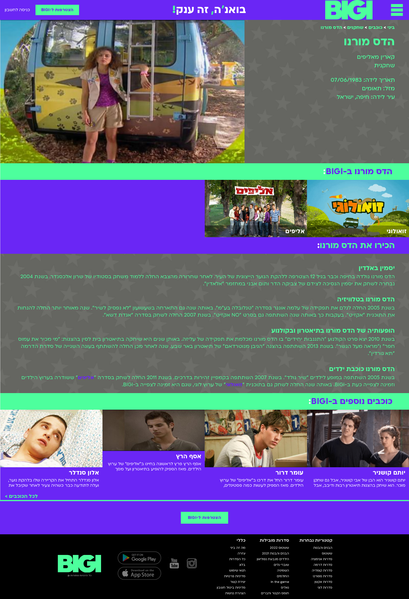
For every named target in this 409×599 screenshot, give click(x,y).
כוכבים (375, 27)
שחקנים (355, 27)
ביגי (391, 27)
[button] (397, 10)
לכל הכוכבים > (21, 496)
